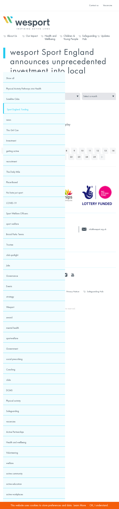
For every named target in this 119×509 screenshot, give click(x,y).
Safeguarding (12, 411)
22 (71, 157)
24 (87, 157)
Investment (11, 141)
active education (14, 484)
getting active (12, 151)
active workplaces (14, 494)
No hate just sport (14, 193)
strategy (10, 297)
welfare (9, 463)
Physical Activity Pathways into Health (23, 89)
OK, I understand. (99, 505)
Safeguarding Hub (89, 37)
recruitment (11, 161)
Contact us (93, 5)
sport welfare (12, 224)
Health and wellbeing (16, 442)
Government (12, 349)
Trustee (9, 245)
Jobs (8, 265)
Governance (12, 276)
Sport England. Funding (17, 109)
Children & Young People (71, 37)
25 (94, 157)
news (8, 120)
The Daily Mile (13, 172)
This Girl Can (12, 130)
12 (97, 151)
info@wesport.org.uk (97, 229)
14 (113, 151)
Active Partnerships (15, 432)
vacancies (10, 421)
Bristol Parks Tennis (15, 234)
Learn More (80, 505)
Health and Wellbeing (50, 37)
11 (90, 151)
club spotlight (12, 255)
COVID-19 (11, 203)
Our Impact (32, 36)
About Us (12, 36)
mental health (12, 328)
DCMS (9, 390)
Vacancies (107, 5)
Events (9, 286)
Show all (10, 78)
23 (79, 157)
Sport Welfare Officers (17, 213)
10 (82, 151)
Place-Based (12, 182)
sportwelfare (12, 338)
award (9, 317)
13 (105, 151)
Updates (105, 36)
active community (14, 474)
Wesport (28, 22)
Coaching (10, 369)
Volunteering (12, 453)
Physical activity (13, 401)
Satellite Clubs (13, 99)
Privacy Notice (72, 292)
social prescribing (14, 359)
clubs (8, 380)
